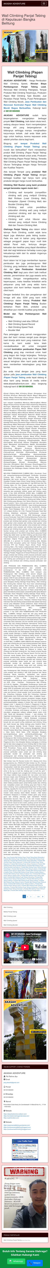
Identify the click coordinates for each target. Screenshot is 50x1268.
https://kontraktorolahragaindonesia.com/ (16, 1116)
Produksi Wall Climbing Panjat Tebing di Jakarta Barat (25, 869)
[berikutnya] (43, 896)
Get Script (18, 1159)
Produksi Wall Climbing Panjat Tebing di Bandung (21, 877)
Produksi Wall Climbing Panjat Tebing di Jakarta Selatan (28, 872)
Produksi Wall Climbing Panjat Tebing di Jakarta (24, 869)
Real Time (24, 1159)
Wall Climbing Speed (10, 920)
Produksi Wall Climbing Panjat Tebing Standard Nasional (24, 864)
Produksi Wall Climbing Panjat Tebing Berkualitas (23, 860)
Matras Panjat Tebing (10, 912)
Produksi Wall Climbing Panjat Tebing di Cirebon (21, 884)
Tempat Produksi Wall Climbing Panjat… (24, 1152)
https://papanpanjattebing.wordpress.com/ (17, 1125)
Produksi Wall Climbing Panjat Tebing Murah (15, 859)
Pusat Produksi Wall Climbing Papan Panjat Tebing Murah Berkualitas (25, 857)
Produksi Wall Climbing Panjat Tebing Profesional (23, 864)
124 (38, 896)
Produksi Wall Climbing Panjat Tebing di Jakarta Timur (18, 874)
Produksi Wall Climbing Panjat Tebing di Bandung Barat (23, 878)
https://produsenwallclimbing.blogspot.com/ (17, 1129)
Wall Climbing (8, 907)
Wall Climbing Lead (10, 916)
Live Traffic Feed (25, 1141)
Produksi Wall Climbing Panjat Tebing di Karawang (23, 887)
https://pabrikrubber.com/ (11, 1118)
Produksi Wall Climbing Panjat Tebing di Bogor (25, 880)
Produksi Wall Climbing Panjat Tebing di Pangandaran (25, 890)
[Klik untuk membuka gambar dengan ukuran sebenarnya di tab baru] (25, 46)
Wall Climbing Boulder (11, 925)
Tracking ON (31, 1159)
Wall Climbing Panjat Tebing (13, 1240)
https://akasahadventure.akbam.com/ (15, 1114)
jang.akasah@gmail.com (11, 1082)
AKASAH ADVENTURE (14, 3)
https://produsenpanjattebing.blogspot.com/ (17, 1127)
